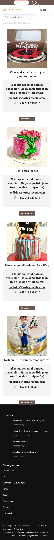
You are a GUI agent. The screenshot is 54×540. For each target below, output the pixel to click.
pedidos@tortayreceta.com (27, 98)
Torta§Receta (8, 470)
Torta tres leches (27, 170)
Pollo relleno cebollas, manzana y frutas (29, 420)
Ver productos (27, 119)
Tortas (5, 489)
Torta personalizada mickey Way (27, 265)
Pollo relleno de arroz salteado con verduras (31, 431)
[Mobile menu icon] (49, 9)
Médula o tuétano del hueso (24, 452)
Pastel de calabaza (20, 441)
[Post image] (6, 423)
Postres (6, 507)
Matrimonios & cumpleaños (14, 483)
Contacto (9, 513)
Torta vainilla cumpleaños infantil (27, 360)
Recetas (6, 495)
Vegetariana (8, 501)
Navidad (6, 476)
